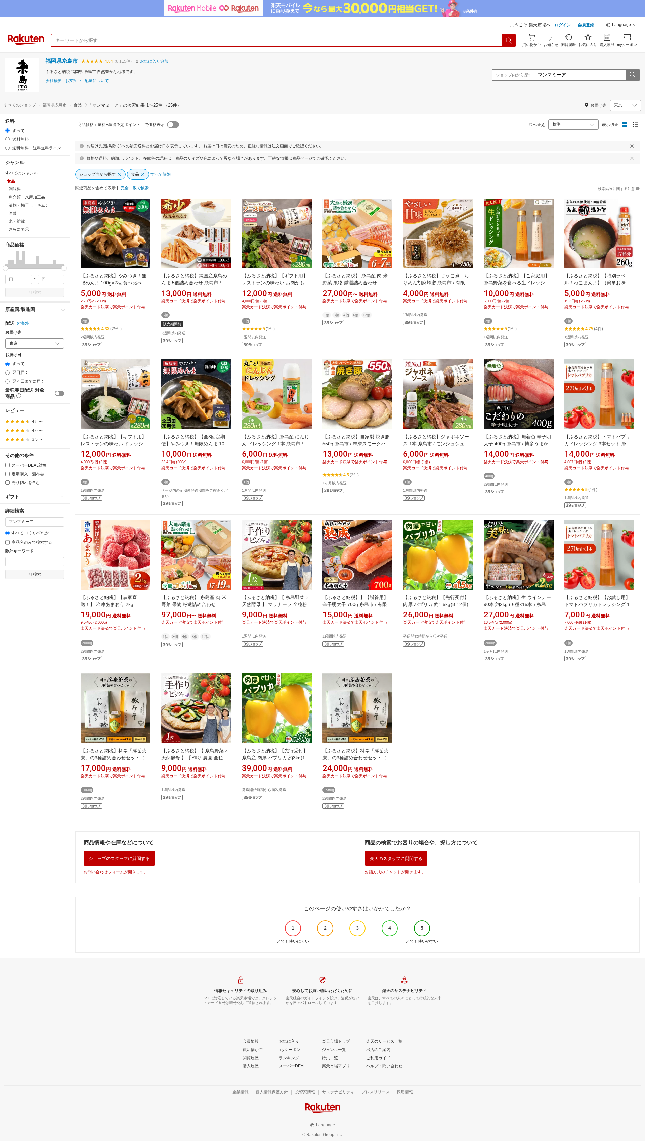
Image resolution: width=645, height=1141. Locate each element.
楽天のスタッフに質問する (396, 858)
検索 (37, 292)
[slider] (5, 268)
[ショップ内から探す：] (632, 75)
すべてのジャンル (21, 173)
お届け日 (13, 355)
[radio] (7, 130)
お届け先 (13, 332)
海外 (24, 323)
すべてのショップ (20, 105)
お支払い (73, 81)
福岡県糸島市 (62, 61)
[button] (621, 25)
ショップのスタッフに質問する (119, 858)
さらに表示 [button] (19, 229)
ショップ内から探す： (516, 75)
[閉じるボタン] (632, 146)
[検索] (509, 40)
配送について (97, 81)
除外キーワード (19, 551)
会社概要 (54, 81)
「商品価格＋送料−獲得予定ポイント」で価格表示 (119, 124)
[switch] (59, 393)
